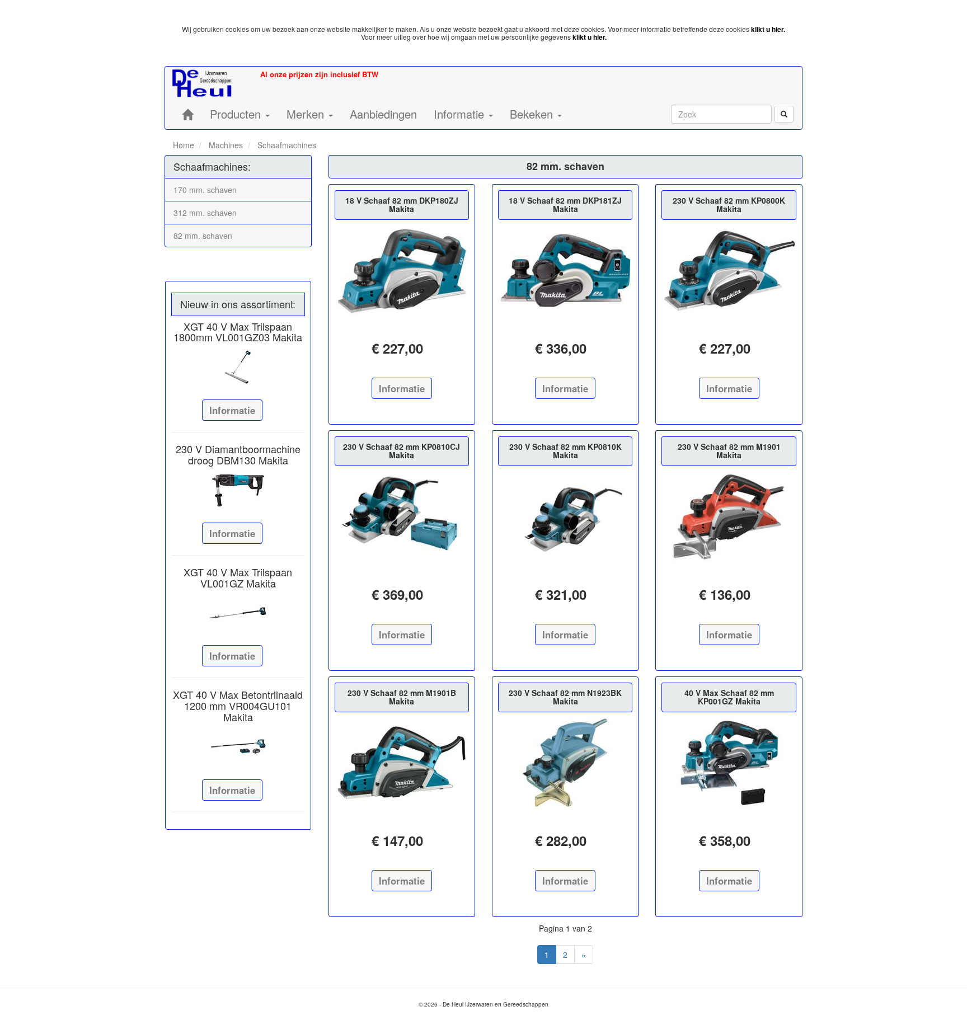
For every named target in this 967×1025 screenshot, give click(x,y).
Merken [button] (307, 114)
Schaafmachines (285, 145)
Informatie (232, 410)
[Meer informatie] (238, 367)
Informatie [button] (460, 114)
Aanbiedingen (383, 114)
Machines (224, 145)
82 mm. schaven (202, 235)
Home (183, 145)
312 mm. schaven (205, 212)
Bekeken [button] (533, 114)
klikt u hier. (768, 29)
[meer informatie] (402, 270)
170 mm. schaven (205, 189)
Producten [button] (237, 114)
